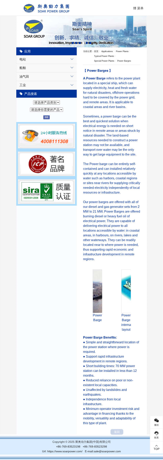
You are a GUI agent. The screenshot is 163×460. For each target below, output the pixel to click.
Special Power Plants (104, 61)
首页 (96, 51)
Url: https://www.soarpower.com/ (62, 451)
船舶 (22, 67)
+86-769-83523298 (95, 446)
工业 (22, 85)
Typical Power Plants (104, 56)
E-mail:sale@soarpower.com (103, 451)
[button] (73, 43)
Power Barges (124, 61)
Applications (107, 51)
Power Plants (122, 51)
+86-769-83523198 (68, 446)
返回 (117, 431)
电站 (22, 59)
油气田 (24, 76)
